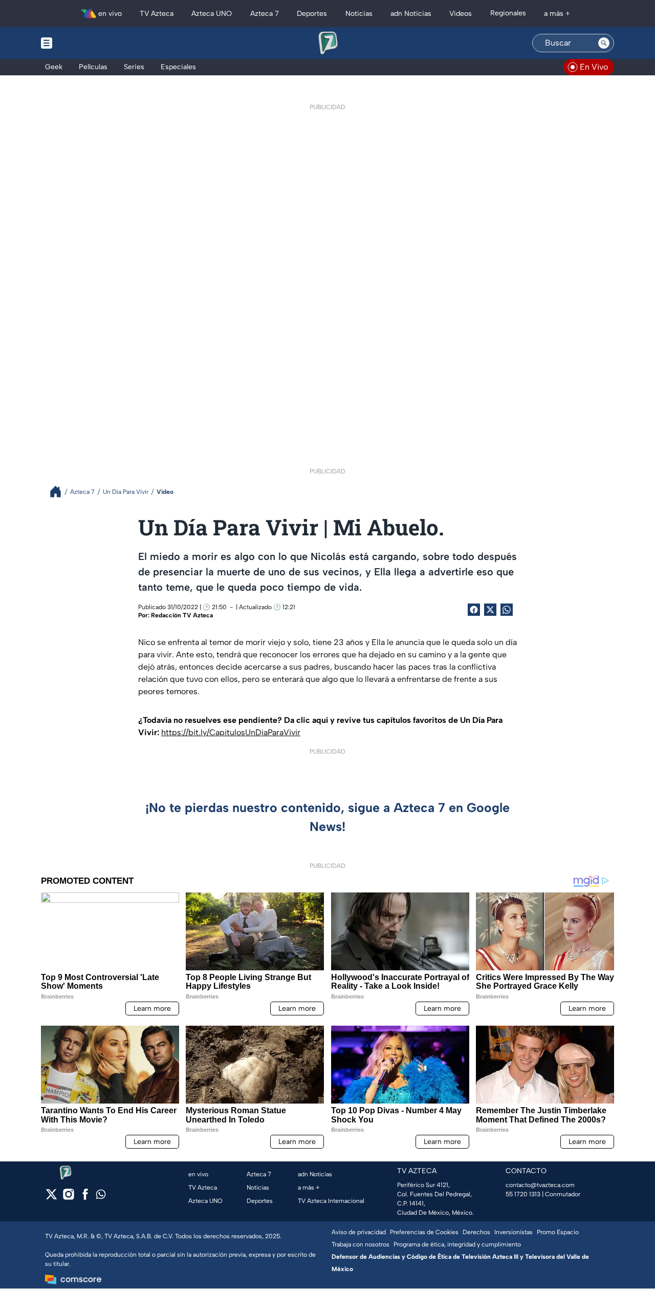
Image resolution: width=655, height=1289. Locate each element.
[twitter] (51, 1197)
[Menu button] (82, 43)
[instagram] (68, 1197)
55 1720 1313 (523, 1194)
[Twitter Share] (490, 610)
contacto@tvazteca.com (540, 1185)
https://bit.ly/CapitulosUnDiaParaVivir (230, 732)
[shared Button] (506, 610)
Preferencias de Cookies (424, 1232)
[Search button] (603, 43)
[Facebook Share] (474, 610)
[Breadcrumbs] (59, 491)
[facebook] (85, 1197)
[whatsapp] (101, 1196)
